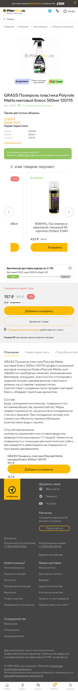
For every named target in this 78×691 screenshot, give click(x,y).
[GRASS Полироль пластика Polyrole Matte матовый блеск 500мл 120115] (39, 58)
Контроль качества (51, 592)
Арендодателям (14, 636)
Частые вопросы (14, 567)
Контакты (10, 580)
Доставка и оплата (50, 573)
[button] (9, 212)
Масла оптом (47, 567)
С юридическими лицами (23, 329)
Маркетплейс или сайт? (54, 604)
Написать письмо (15, 573)
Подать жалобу (13, 598)
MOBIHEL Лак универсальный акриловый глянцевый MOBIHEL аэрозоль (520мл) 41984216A (39, 227)
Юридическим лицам (17, 586)
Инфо (71, 11)
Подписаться (54, 528)
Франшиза (10, 623)
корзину (39, 247)
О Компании (12, 629)
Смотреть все (12, 142)
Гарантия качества (50, 586)
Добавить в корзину (39, 311)
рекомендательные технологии (23, 675)
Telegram (51, 496)
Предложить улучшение (19, 604)
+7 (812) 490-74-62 (25, 155)
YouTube (51, 503)
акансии (10, 592)
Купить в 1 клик (39, 321)
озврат (44, 580)
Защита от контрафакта (54, 598)
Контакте (52, 489)
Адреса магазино (50, 554)
